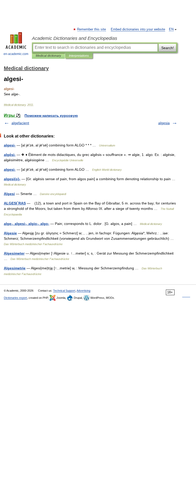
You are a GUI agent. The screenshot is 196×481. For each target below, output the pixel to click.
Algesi (9, 194)
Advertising (83, 290)
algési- (10, 155)
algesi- (10, 145)
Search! (167, 48)
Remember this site (92, 29)
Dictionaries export (15, 297)
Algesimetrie (15, 268)
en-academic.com (16, 54)
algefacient (20, 123)
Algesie (10, 233)
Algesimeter (14, 253)
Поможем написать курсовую (51, 115)
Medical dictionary (48, 56)
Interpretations (79, 56)
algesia (164, 123)
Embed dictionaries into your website (138, 29)
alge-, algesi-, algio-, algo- (26, 224)
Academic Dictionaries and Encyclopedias (74, 38)
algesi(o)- (12, 179)
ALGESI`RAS (15, 203)
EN (171, 29)
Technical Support (64, 290)
